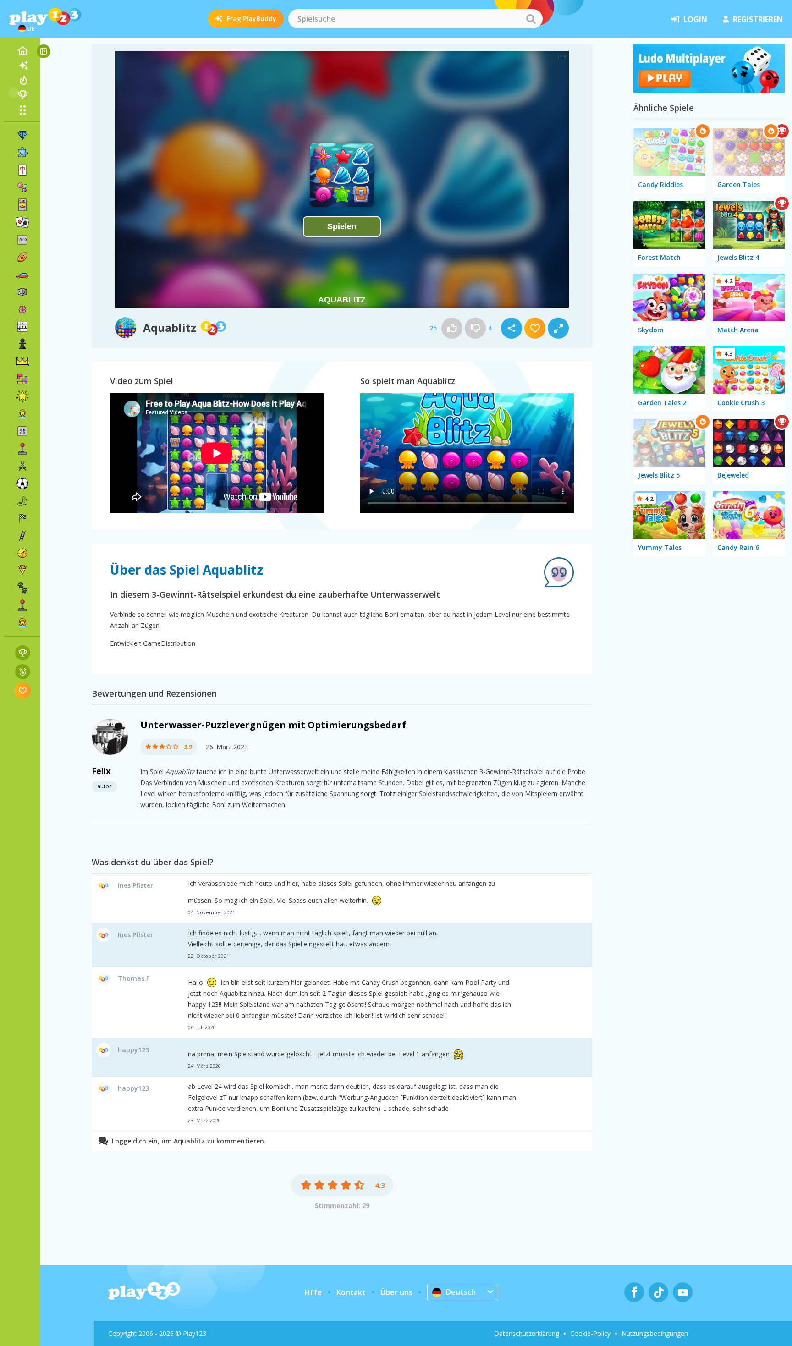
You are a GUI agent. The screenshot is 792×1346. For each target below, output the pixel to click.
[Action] (22, 466)
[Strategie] (22, 361)
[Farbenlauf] (709, 90)
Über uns (396, 1292)
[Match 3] (22, 135)
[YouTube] (683, 1292)
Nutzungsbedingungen (655, 1333)
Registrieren (758, 19)
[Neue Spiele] (22, 65)
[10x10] (22, 239)
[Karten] (22, 205)
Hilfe (313, 1292)
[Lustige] (22, 396)
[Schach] (22, 344)
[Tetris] (22, 379)
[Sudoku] (22, 326)
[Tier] (22, 588)
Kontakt (351, 1292)
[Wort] (22, 431)
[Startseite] (22, 50)
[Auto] (22, 274)
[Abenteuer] (22, 553)
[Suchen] (530, 18)
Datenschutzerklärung (526, 1333)
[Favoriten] (22, 690)
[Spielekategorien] (22, 110)
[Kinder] (22, 414)
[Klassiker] (22, 501)
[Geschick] (22, 535)
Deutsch (461, 1292)
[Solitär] (22, 222)
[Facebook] (634, 1292)
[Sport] (22, 257)
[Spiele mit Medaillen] (22, 671)
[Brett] (22, 292)
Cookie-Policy (590, 1333)
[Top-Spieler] (22, 94)
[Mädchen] (22, 623)
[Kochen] (22, 570)
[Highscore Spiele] (22, 652)
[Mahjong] (22, 170)
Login (695, 19)
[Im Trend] (22, 80)
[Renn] (22, 518)
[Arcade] (22, 448)
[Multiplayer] (22, 605)
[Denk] (22, 309)
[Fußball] (22, 483)
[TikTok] (658, 1292)
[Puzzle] (22, 152)
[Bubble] (22, 187)
